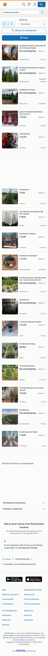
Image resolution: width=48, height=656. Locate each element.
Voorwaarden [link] (8, 599)
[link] (5, 4)
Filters (25, 38)
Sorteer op (23, 20)
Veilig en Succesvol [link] (10, 594)
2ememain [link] (28, 620)
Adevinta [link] (28, 615)
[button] (29, 4)
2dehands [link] (6, 620)
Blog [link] (4, 590)
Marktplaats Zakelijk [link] (33, 590)
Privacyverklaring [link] (31, 599)
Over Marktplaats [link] (9, 610)
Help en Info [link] (29, 594)
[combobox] (20, 12)
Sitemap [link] (5, 625)
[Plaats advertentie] (42, 4)
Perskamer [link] (6, 615)
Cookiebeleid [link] (7, 604)
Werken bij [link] (28, 610)
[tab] (5, 24)
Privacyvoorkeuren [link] (32, 604)
